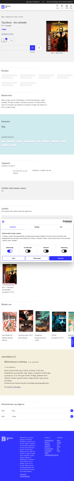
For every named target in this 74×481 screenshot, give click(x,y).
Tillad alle (61, 258)
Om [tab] (61, 227)
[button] (37, 411)
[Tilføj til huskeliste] (39, 47)
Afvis (13, 258)
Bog (4, 40)
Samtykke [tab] (13, 227)
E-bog (11, 40)
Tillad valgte (37, 258)
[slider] (57, 37)
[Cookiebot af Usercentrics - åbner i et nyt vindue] (64, 221)
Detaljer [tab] (37, 227)
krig (3, 126)
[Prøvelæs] (32, 47)
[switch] (28, 251)
